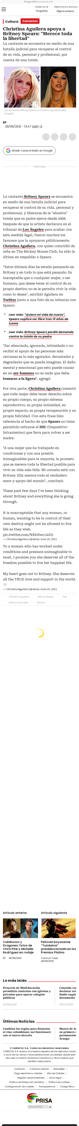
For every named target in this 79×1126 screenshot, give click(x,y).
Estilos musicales (18, 602)
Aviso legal (55, 1077)
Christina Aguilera (19, 596)
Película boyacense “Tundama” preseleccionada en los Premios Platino (58, 947)
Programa (41, 11)
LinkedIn (63, 137)
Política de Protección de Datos (26, 1082)
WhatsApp (72, 137)
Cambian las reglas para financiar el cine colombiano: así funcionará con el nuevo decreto (27, 1032)
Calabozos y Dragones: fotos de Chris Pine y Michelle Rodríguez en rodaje (18, 947)
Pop (65, 596)
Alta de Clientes (55, 1073)
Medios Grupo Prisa (39, 1107)
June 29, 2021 (48, 539)
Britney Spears (46, 596)
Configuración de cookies (19, 1086)
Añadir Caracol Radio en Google (32, 150)
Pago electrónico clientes (28, 1073)
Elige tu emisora (65, 11)
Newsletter (59, 1069)
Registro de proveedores (31, 1077)
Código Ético (67, 1086)
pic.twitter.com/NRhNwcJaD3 (28, 535)
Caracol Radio (18, 9)
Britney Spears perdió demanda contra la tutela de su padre (41, 334)
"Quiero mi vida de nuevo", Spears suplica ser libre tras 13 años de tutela (38, 319)
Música (41, 602)
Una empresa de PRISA (39, 1098)
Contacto (19, 1069)
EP (4, 122)
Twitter (54, 137)
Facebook (46, 137)
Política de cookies (59, 1082)
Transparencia (47, 1086)
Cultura (11, 21)
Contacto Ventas (39, 1069)
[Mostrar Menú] (3, 9)
